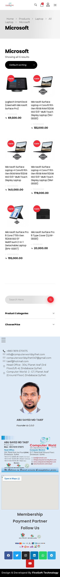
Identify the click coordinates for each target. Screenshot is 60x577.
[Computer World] (15, 4)
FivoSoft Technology (45, 572)
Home (10, 18)
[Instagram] (26, 555)
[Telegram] (51, 555)
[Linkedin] (34, 555)
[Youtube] (30, 563)
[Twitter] (17, 555)
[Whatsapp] (43, 555)
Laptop (39, 18)
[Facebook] (8, 555)
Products (24, 18)
